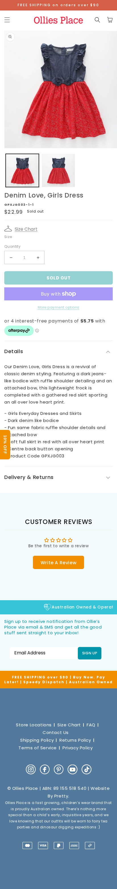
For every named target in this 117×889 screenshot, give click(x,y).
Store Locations (34, 725)
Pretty (61, 796)
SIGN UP (89, 653)
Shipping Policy (37, 740)
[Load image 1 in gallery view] (22, 170)
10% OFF (5, 444)
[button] (7, 20)
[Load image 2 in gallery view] (58, 170)
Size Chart (26, 229)
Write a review (58, 562)
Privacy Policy (77, 748)
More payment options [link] (59, 307)
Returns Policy (75, 740)
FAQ (91, 725)
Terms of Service (37, 748)
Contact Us (56, 732)
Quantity (12, 246)
